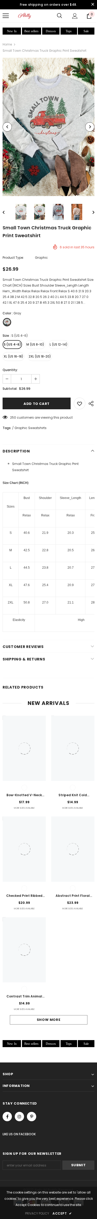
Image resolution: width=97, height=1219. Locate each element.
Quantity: (10, 370)
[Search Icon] (59, 15)
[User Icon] (75, 16)
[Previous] (7, 127)
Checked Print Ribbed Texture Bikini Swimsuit (24, 896)
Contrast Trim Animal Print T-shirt (24, 996)
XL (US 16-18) (13, 356)
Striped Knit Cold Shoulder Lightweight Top (72, 795)
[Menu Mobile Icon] (6, 16)
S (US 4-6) (12, 344)
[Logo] (24, 16)
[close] (92, 4)
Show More (49, 1019)
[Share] (89, 403)
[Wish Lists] (79, 403)
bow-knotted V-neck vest (24, 795)
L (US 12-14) (59, 344)
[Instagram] (19, 1116)
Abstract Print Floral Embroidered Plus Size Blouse (72, 896)
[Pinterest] (31, 1116)
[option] (48, 127)
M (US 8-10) (35, 344)
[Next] (89, 127)
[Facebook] (7, 1116)
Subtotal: (10, 388)
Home (7, 44)
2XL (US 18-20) (40, 356)
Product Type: (13, 257)
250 (13, 417)
